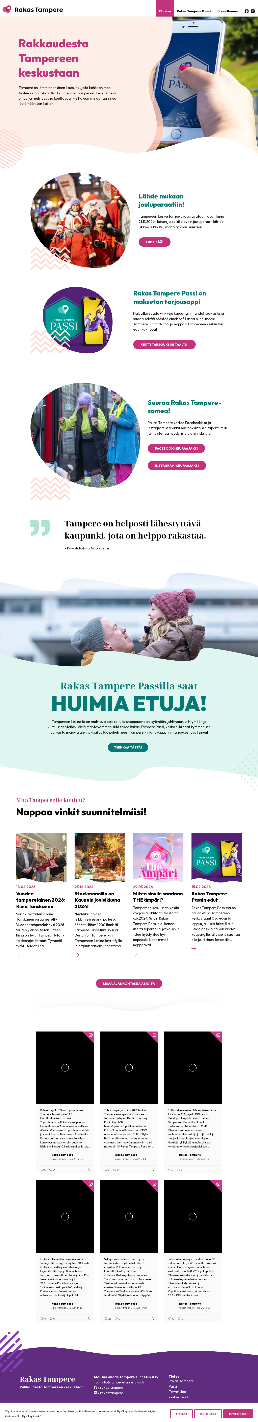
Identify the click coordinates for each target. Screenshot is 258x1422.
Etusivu (165, 11)
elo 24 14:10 (76, 1307)
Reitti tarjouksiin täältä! (164, 344)
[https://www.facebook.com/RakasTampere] (247, 11)
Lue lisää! (154, 242)
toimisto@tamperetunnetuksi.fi (119, 1382)
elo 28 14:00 (76, 1158)
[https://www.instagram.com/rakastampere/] (253, 11)
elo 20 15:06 (204, 1307)
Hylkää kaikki (208, 1414)
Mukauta (181, 1414)
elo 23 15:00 (140, 1307)
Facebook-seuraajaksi (176, 448)
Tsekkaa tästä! (128, 747)
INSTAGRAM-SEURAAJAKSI (177, 466)
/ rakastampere (110, 1387)
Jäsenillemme (228, 11)
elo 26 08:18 (139, 1158)
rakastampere (59, 1158)
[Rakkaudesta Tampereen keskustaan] (32, 10)
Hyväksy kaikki (238, 1414)
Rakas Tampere (62, 1154)
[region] (129, 1412)
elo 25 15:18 (203, 1158)
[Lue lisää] (18, 955)
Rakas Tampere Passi (194, 11)
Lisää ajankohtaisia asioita (129, 983)
